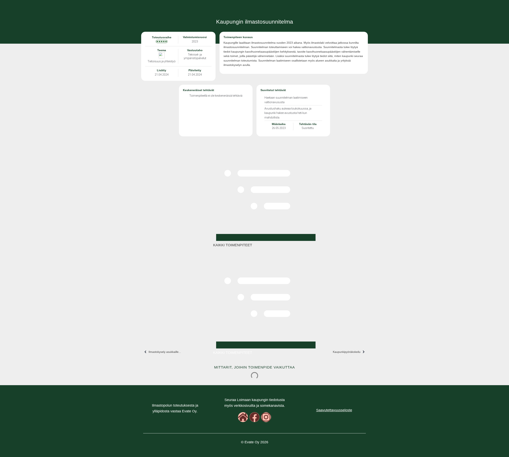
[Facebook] (254, 417)
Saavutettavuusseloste (334, 410)
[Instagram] (266, 417)
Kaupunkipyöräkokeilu (346, 351)
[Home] (243, 417)
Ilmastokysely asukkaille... (165, 351)
